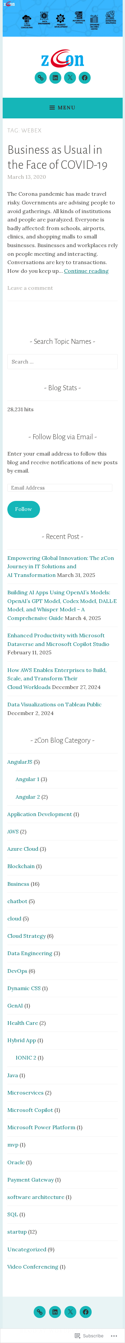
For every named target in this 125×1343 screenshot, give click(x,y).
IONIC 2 (26, 1057)
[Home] (40, 77)
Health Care (22, 1023)
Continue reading (86, 270)
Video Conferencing (32, 1266)
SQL (12, 1214)
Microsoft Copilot (30, 1110)
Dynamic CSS (24, 988)
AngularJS (19, 761)
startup (17, 1231)
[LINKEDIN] (55, 1312)
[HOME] (39, 1312)
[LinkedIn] (55, 77)
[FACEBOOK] (85, 1312)
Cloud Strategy (26, 935)
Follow (23, 509)
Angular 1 (27, 779)
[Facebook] (84, 77)
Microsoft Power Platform (41, 1127)
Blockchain (21, 866)
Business (18, 883)
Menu (66, 107)
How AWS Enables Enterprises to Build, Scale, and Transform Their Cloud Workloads (57, 678)
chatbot (17, 901)
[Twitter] (70, 77)
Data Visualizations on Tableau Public (54, 704)
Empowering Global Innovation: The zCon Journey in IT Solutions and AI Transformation (60, 566)
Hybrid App (21, 1040)
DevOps (17, 970)
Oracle (16, 1162)
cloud (14, 918)
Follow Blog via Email (62, 437)
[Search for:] (62, 361)
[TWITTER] (70, 1312)
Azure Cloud (22, 848)
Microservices (25, 1092)
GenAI (15, 1005)
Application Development (39, 814)
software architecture (35, 1197)
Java (12, 1075)
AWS (13, 831)
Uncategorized (26, 1249)
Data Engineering (29, 953)
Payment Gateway (30, 1179)
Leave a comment (30, 287)
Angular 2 (28, 796)
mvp (12, 1144)
